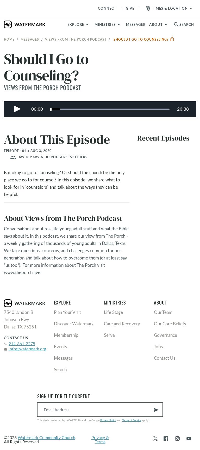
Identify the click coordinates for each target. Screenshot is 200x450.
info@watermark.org (27, 348)
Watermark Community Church (46, 437)
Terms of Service (131, 420)
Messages (30, 39)
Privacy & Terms (100, 439)
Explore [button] (75, 24)
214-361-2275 (22, 343)
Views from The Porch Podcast (76, 39)
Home (9, 39)
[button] (108, 24)
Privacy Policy (108, 420)
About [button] (156, 24)
